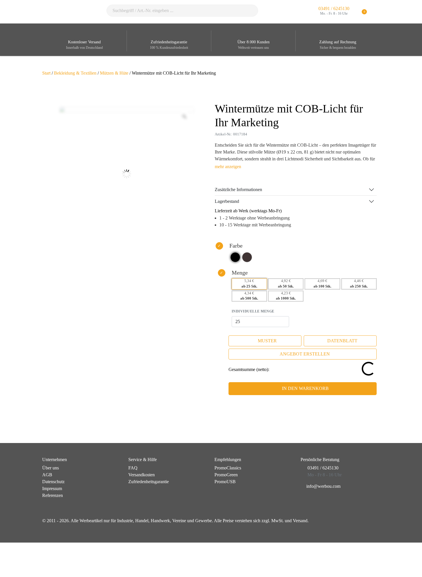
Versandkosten (141, 474)
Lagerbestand (227, 201)
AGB (47, 474)
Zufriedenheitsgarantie (148, 481)
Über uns (50, 467)
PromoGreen (226, 474)
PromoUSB (225, 481)
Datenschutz (53, 481)
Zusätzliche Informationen (238, 189)
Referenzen (52, 495)
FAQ (133, 467)
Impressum (52, 488)
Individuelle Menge (253, 311)
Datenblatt (342, 340)
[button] (376, 11)
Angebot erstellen (305, 353)
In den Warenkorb (305, 388)
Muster (267, 340)
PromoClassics (227, 467)
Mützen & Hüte (114, 73)
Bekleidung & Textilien (75, 73)
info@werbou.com (323, 486)
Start (46, 73)
